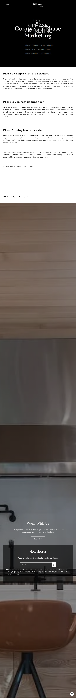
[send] (54, 564)
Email (24, 565)
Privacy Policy (16, 574)
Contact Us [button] (38, 539)
